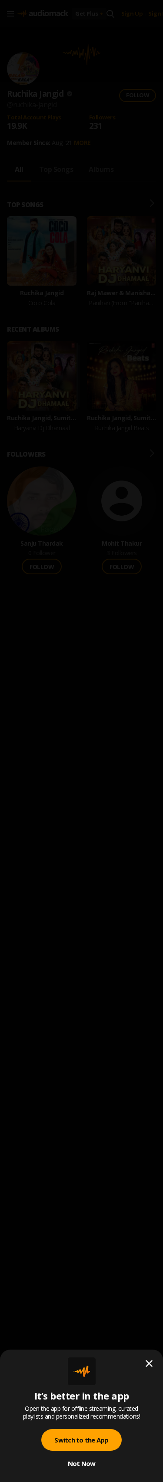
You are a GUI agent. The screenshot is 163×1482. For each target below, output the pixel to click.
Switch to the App (81, 1440)
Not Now (82, 1463)
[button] (81, 741)
